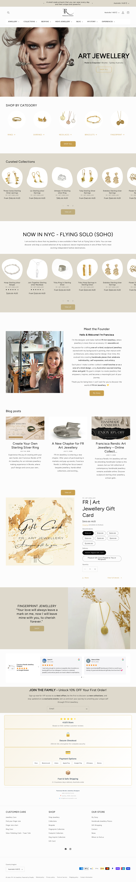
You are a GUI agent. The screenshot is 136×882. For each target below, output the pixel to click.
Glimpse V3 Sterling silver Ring (62, 192)
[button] (8, 12)
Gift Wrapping (97, 825)
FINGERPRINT (116, 134)
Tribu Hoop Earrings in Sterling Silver (87, 284)
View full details (113, 578)
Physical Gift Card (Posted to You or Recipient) (102, 558)
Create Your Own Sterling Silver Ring (25, 445)
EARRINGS (37, 134)
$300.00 (100, 538)
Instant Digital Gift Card (94, 552)
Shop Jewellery (54, 817)
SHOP (37, 628)
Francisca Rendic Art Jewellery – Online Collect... (111, 447)
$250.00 (88, 538)
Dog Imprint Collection (57, 837)
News (94, 833)
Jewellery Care (11, 817)
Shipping (85, 525)
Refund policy (40, 877)
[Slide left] (63, 205)
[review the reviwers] (79, 660)
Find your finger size (13, 821)
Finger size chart (12, 825)
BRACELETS (90, 134)
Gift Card (52, 841)
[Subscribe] (86, 709)
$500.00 (113, 538)
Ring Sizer (9, 829)
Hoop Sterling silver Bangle (12, 284)
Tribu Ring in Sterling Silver (62, 284)
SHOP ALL (104, 69)
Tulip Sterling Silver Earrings (87, 192)
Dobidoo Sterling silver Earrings (112, 192)
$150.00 (100, 533)
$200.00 (112, 533)
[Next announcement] (92, 3)
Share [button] (87, 578)
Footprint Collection (56, 833)
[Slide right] (73, 205)
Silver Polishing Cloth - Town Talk (18, 833)
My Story (96, 393)
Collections (53, 821)
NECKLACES (64, 134)
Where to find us (98, 837)
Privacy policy (50, 877)
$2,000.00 (89, 543)
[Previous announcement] (43, 3)
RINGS (10, 134)
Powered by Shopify (28, 877)
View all (68, 212)
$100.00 (88, 533)
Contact (94, 829)
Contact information (86, 877)
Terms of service (62, 877)
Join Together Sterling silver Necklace (37, 284)
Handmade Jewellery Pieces (102, 821)
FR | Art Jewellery (16, 877)
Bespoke (52, 825)
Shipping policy (73, 877)
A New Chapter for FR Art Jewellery (68, 445)
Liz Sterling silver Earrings (37, 192)
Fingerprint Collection (56, 829)
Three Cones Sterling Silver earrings (12, 192)
